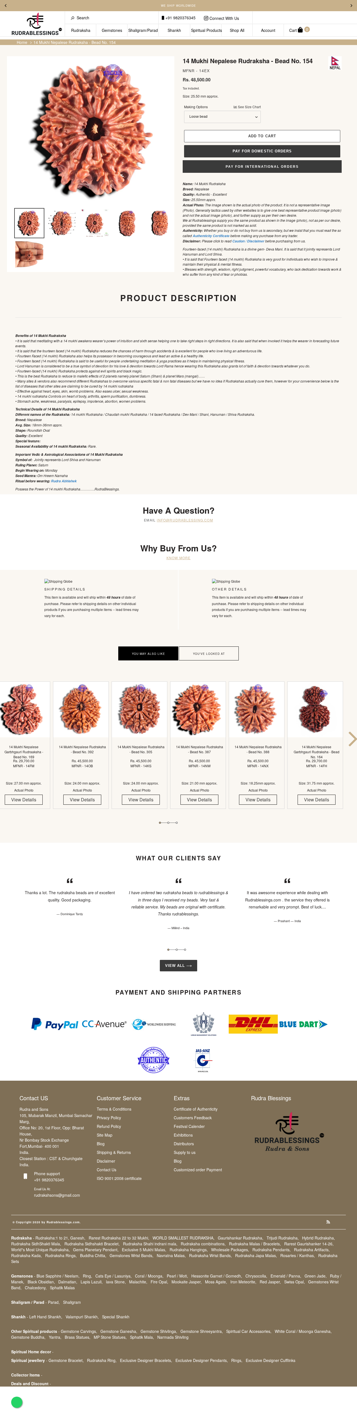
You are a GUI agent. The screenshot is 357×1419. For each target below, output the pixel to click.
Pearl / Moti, (177, 1276)
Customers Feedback (193, 1117)
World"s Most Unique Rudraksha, (40, 1249)
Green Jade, (316, 1276)
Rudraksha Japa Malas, (256, 1255)
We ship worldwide (178, 5)
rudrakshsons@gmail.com (57, 1195)
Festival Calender (189, 1126)
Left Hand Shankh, (45, 1316)
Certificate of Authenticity (196, 1109)
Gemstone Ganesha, (118, 1331)
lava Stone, (116, 1282)
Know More (179, 557)
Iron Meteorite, (243, 1282)
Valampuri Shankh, (82, 1316)
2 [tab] (168, 823)
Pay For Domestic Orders (262, 151)
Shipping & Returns (114, 1152)
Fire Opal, (159, 1282)
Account (268, 30)
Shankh (174, 30)
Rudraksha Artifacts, (312, 1249)
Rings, (236, 1360)
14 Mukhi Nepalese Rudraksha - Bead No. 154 (74, 42)
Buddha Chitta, (93, 1255)
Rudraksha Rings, (61, 1255)
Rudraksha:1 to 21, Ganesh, (60, 1238)
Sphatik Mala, (142, 1337)
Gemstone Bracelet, (66, 1360)
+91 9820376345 (180, 17)
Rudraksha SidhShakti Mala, (36, 1243)
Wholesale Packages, (230, 1249)
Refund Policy (109, 1126)
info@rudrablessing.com (185, 520)
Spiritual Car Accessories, (248, 1331)
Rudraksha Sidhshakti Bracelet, (92, 1243)
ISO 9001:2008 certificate (119, 1178)
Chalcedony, (36, 1287)
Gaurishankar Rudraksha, (240, 1238)
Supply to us (185, 1152)
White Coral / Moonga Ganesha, (303, 1331)
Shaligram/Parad (143, 30)
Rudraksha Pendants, (271, 1249)
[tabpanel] (82, 750)
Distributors (184, 1143)
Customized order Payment (198, 1169)
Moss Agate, (216, 1282)
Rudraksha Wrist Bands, (210, 1255)
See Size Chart (249, 106)
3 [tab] (177, 823)
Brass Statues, (77, 1337)
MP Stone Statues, (110, 1337)
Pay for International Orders (262, 167)
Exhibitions (183, 1135)
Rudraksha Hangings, (189, 1249)
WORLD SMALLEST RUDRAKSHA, (183, 1238)
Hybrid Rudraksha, (318, 1238)
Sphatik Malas (62, 1287)
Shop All (237, 30)
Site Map (104, 1135)
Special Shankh (115, 1316)
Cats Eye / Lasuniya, (113, 1276)
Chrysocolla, (256, 1276)
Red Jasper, (270, 1282)
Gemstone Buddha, (28, 1337)
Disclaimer (106, 1161)
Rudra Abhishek (64, 481)
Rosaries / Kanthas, (297, 1255)
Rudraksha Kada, (26, 1255)
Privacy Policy (109, 1117)
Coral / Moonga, (149, 1276)
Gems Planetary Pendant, (96, 1249)
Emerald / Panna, (286, 1276)
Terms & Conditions (114, 1109)
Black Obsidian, (41, 1282)
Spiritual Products (206, 30)
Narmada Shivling (173, 1337)
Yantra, (55, 1337)
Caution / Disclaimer (248, 241)
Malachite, (138, 1282)
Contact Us (106, 1169)
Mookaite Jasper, (187, 1282)
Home (22, 42)
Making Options (222, 106)
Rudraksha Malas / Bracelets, (255, 1243)
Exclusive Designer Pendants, (201, 1360)
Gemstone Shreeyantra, (201, 1331)
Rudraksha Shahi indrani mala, (150, 1243)
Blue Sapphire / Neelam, (58, 1276)
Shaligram (72, 1302)
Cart (298, 30)
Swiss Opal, (294, 1282)
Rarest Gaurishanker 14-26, (309, 1243)
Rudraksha (80, 30)
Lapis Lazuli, (92, 1282)
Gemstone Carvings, (79, 1331)
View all (175, 966)
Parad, (54, 1302)
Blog (101, 1143)
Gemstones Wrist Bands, (131, 1255)
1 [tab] (160, 823)
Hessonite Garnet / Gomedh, (216, 1276)
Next (351, 5)
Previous (5, 5)
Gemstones (112, 30)
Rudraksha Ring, (102, 1360)
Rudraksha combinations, (203, 1243)
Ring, (87, 1276)
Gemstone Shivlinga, (159, 1331)
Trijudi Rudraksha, (283, 1238)
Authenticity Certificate (211, 235)
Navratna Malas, (171, 1255)
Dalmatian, (67, 1282)
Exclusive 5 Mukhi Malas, (144, 1249)
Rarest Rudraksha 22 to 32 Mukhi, (119, 1238)
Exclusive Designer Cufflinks (270, 1360)
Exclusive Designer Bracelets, (146, 1360)
